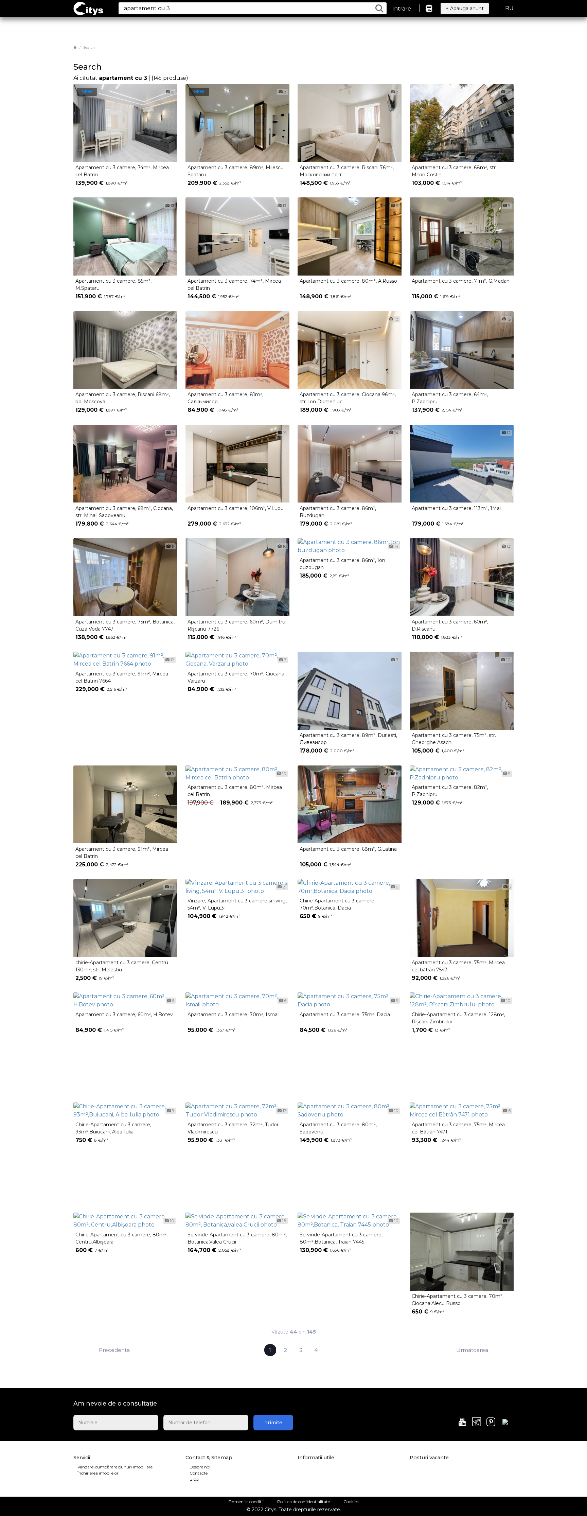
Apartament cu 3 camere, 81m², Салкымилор (225, 398)
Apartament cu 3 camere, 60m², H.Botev (124, 1014)
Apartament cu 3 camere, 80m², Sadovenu (338, 1128)
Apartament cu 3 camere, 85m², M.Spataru (113, 284)
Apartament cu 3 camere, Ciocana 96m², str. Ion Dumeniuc (348, 398)
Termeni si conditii (246, 1501)
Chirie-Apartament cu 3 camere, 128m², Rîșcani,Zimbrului (458, 1018)
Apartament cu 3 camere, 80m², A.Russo (348, 281)
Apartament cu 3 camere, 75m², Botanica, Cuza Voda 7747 (125, 625)
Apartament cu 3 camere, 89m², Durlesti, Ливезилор (348, 738)
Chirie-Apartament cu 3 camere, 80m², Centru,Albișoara (121, 1238)
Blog (194, 1479)
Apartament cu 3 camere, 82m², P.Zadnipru (450, 790)
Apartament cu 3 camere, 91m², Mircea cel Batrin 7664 (121, 677)
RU (509, 8)
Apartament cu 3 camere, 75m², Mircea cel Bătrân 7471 (458, 1128)
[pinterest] (491, 1422)
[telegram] (477, 1422)
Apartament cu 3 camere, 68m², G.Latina (348, 849)
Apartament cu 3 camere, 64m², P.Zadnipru (450, 398)
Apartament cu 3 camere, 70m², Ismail (234, 1014)
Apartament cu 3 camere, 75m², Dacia (345, 1014)
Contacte (199, 1473)
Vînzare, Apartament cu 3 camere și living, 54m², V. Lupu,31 (237, 904)
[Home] (75, 47)
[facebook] (505, 1423)
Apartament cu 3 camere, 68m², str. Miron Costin (454, 171)
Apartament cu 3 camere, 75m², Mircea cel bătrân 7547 (458, 966)
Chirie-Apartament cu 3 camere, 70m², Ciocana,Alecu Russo (457, 1299)
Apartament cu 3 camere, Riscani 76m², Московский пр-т (347, 171)
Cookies (350, 1501)
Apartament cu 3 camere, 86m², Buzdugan (338, 511)
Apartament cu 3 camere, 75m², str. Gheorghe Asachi (454, 738)
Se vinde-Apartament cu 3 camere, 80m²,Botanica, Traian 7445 (341, 1238)
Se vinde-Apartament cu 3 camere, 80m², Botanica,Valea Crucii (237, 1238)
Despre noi (200, 1466)
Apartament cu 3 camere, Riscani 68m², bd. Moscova (122, 398)
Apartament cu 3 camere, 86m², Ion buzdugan (342, 563)
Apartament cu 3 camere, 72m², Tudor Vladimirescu (233, 1128)
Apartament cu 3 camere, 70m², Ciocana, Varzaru (236, 677)
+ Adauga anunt (465, 8)
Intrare (401, 8)
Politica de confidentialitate (303, 1501)
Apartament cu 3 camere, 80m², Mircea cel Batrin (235, 790)
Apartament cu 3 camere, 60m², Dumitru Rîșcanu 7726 (236, 625)
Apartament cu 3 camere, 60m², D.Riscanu (450, 625)
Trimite (273, 1423)
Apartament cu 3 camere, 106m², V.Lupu (236, 508)
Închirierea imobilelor (98, 1473)
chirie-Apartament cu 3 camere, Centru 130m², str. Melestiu (121, 966)
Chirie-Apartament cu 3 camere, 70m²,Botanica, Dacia (337, 904)
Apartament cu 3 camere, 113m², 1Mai (456, 508)
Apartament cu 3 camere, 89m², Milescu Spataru (236, 171)
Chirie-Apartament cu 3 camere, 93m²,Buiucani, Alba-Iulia (113, 1128)
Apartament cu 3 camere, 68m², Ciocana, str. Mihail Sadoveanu (124, 511)
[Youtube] (462, 1422)
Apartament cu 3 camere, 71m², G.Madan (461, 281)
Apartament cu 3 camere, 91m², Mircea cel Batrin (121, 852)
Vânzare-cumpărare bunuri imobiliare (115, 1466)
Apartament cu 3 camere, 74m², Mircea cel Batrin (122, 171)
